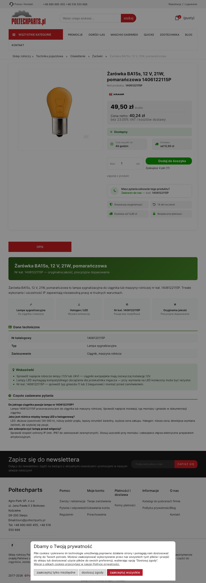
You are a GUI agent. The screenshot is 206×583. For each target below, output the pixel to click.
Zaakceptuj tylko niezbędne (56, 572)
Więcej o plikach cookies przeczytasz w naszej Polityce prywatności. (77, 564)
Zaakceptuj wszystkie (125, 572)
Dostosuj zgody (92, 572)
